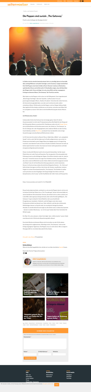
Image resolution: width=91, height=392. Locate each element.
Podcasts (39, 4)
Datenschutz (69, 1)
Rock (44, 324)
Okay (56, 384)
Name (26, 351)
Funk (50, 323)
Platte (24, 324)
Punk (28, 324)
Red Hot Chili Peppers (34, 324)
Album (26, 323)
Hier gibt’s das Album (29, 237)
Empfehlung (45, 323)
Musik (36, 11)
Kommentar (27, 337)
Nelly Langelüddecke (34, 23)
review (40, 324)
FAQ (65, 1)
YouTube (68, 378)
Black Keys (39, 131)
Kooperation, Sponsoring (32, 382)
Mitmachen (59, 1)
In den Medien (29, 378)
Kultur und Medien (28, 11)
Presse (27, 380)
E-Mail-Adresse (43, 351)
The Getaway (52, 324)
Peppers (64, 323)
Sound (48, 324)
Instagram (69, 374)
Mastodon (69, 376)
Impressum (76, 1)
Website (55, 351)
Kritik (57, 323)
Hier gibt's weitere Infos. (48, 383)
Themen (32, 4)
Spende (61, 247)
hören (54, 323)
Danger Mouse (32, 323)
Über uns (46, 4)
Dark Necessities (39, 323)
